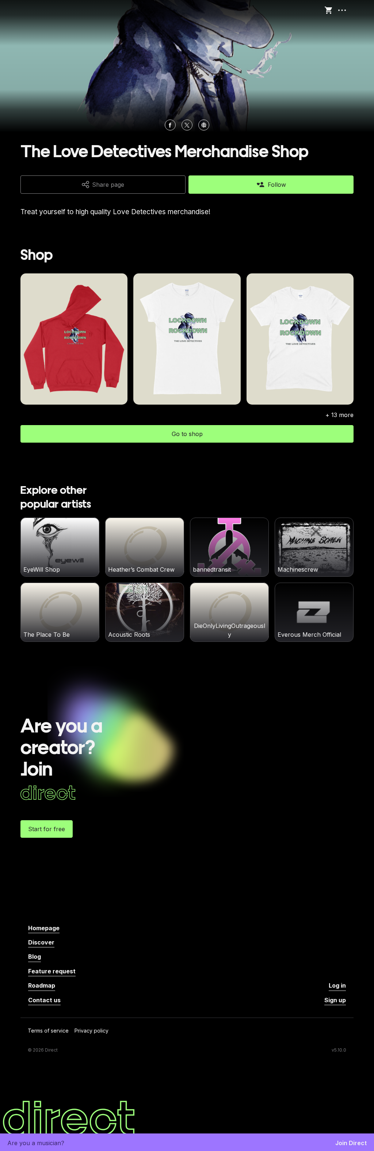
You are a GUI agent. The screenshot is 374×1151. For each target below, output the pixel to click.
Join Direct (351, 1143)
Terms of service (48, 1031)
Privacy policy (91, 1031)
